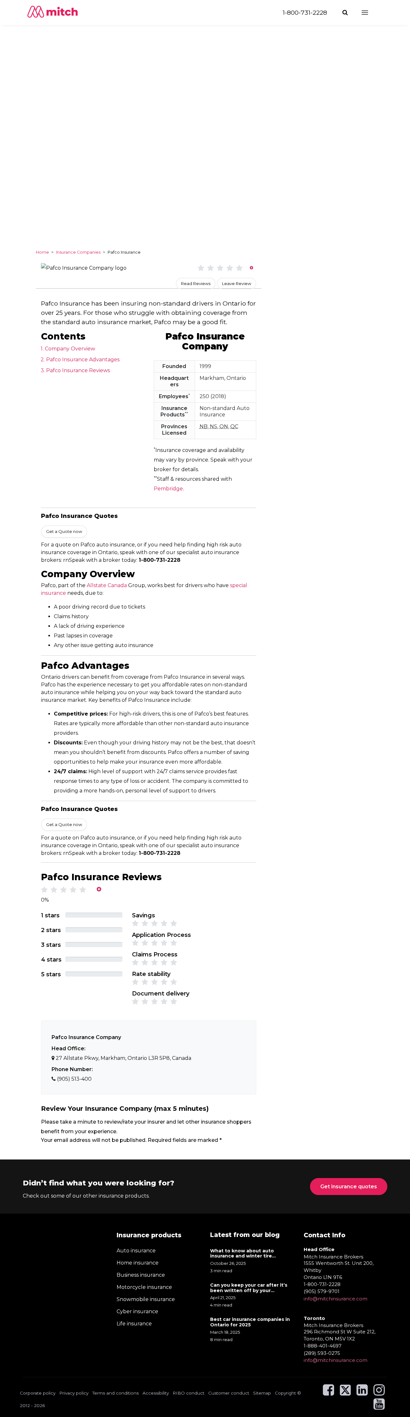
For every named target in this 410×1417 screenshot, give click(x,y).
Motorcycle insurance (144, 1287)
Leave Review (236, 283)
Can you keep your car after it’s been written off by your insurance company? (248, 1287)
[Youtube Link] (379, 1407)
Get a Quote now (64, 531)
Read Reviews (195, 283)
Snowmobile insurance (146, 1299)
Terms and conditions (115, 1393)
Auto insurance (136, 1251)
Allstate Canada (107, 585)
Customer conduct (228, 1393)
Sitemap (262, 1393)
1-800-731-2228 (305, 12)
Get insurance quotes (348, 1187)
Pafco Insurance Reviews (78, 370)
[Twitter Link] (346, 1393)
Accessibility (156, 1393)
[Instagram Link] (379, 1393)
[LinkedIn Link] (362, 1393)
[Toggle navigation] (370, 12)
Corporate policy (37, 1393)
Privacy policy (73, 1393)
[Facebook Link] (328, 1393)
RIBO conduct (188, 1393)
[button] (346, 12)
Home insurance (138, 1263)
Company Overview (70, 349)
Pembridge (168, 489)
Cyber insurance (137, 1311)
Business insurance (141, 1275)
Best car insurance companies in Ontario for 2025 (250, 1322)
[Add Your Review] (251, 267)
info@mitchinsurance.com (335, 1299)
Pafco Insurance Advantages (82, 359)
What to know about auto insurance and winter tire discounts (242, 1253)
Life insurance (134, 1324)
